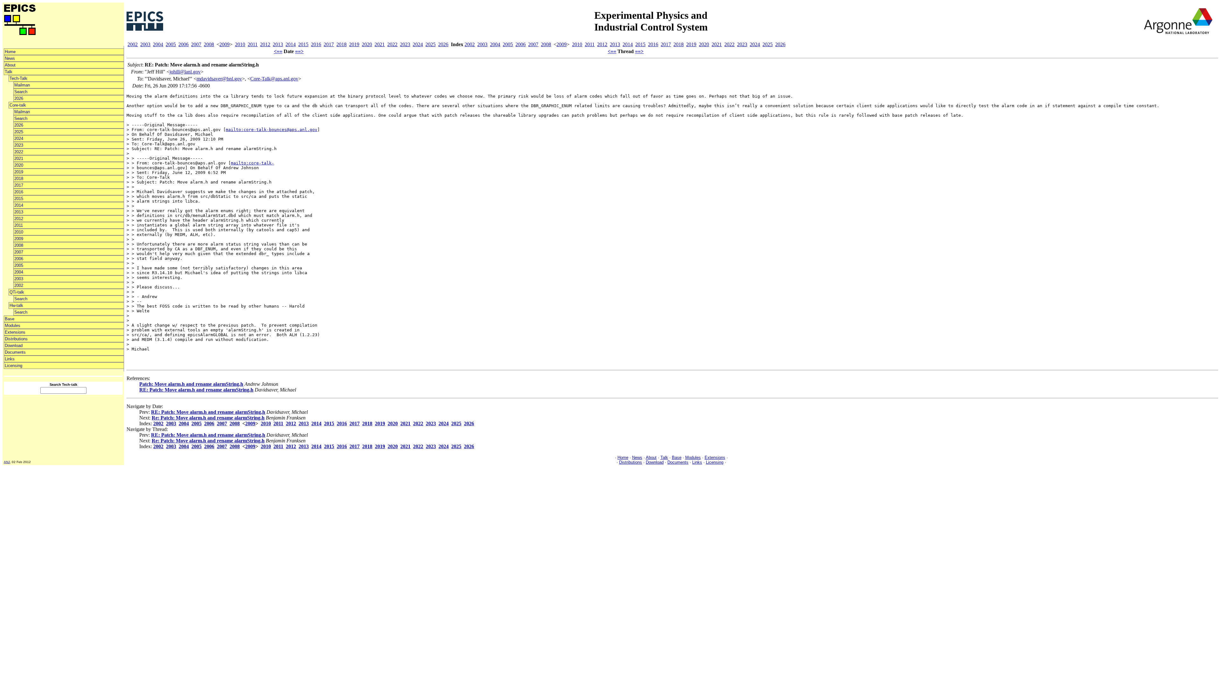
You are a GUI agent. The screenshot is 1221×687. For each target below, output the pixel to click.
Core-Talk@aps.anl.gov (274, 78)
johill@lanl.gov (185, 71)
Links (10, 359)
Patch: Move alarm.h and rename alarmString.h (191, 384)
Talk (8, 71)
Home (10, 51)
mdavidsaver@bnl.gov (219, 78)
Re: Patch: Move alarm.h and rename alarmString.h (208, 417)
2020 (18, 165)
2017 (18, 185)
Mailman (22, 85)
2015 (18, 198)
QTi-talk (17, 292)
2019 (18, 172)
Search (20, 91)
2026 (18, 98)
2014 (18, 205)
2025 (18, 131)
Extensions (15, 332)
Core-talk (18, 105)
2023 (18, 145)
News (10, 58)
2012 (18, 218)
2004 (18, 272)
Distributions (16, 339)
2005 (18, 265)
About (10, 65)
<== (278, 51)
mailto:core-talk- (252, 163)
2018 (18, 178)
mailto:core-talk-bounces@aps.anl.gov (271, 129)
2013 (18, 212)
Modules (12, 325)
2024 (18, 138)
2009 (18, 238)
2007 (18, 252)
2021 (18, 158)
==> (299, 51)
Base (9, 318)
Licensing (13, 365)
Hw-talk (16, 305)
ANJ (7, 462)
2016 (18, 192)
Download (14, 345)
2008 (18, 245)
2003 (18, 278)
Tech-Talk (18, 78)
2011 (18, 225)
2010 (18, 232)
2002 (18, 285)
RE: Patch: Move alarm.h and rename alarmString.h (196, 389)
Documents (15, 352)
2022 (18, 151)
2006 (18, 258)
